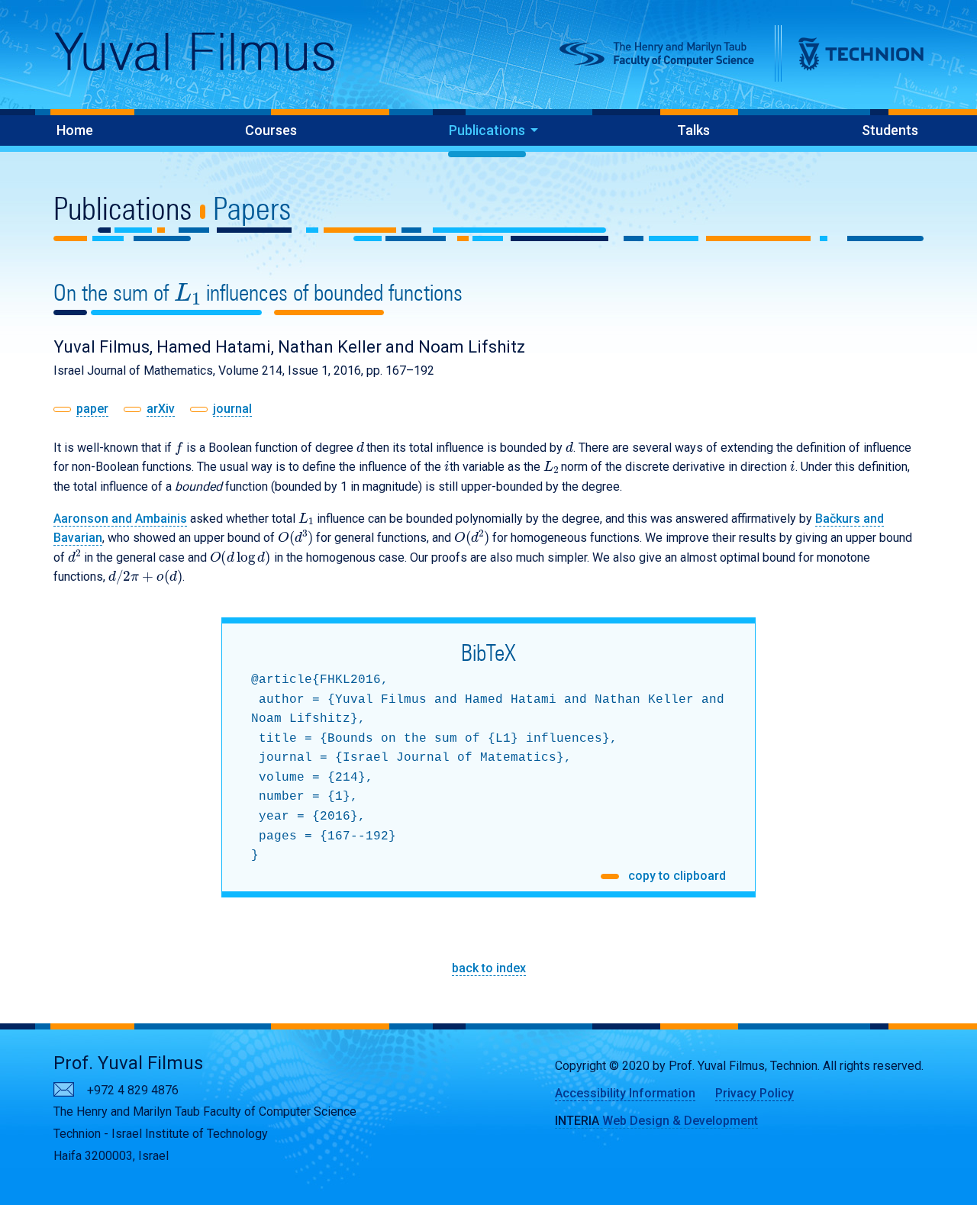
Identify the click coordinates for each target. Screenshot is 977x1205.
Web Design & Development (656, 1120)
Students (890, 130)
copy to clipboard (675, 875)
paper (92, 408)
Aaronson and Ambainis (120, 518)
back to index (489, 968)
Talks (693, 130)
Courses (271, 130)
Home (74, 130)
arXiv (161, 408)
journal (232, 408)
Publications (487, 130)
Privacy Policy (754, 1093)
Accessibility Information (625, 1093)
